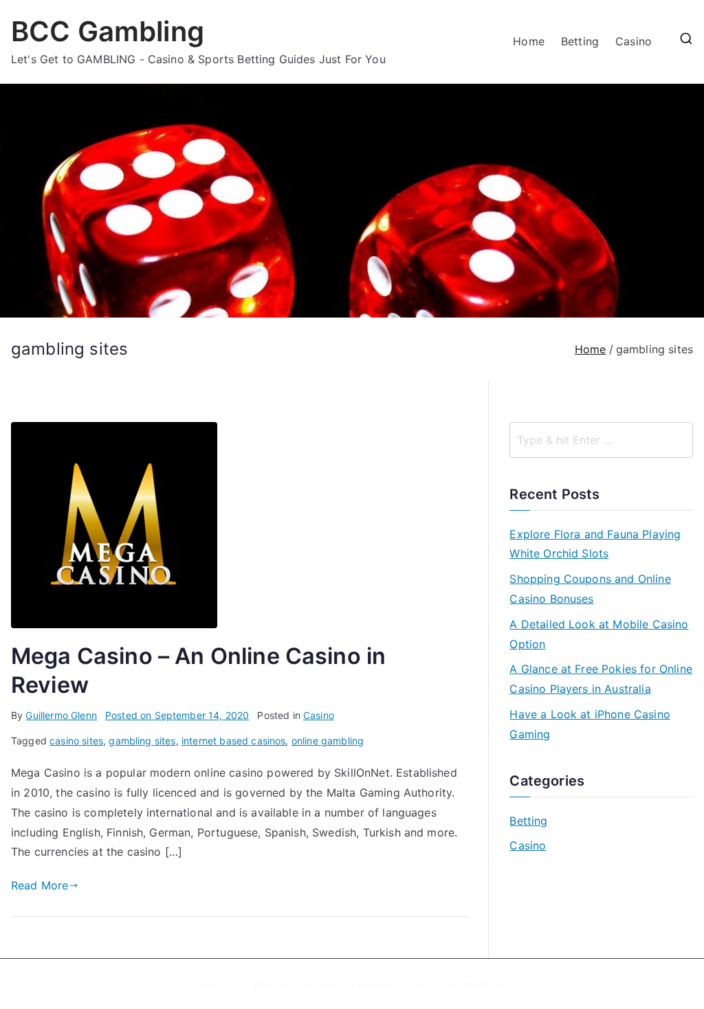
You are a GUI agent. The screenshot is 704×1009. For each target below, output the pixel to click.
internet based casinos (234, 740)
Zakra (423, 984)
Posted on (177, 715)
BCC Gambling (107, 31)
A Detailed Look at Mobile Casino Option (598, 634)
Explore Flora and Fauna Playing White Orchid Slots (595, 544)
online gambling (328, 740)
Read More (39, 885)
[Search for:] (601, 440)
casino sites (76, 740)
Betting (580, 41)
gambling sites (142, 740)
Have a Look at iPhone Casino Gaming (589, 724)
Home (528, 41)
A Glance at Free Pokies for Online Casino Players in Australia (600, 679)
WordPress (484, 984)
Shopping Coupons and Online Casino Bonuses (589, 589)
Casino (633, 41)
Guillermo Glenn (60, 715)
